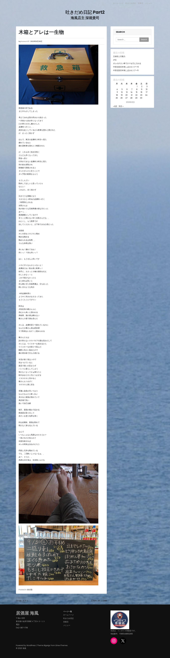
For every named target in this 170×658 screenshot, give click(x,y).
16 (141, 92)
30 (141, 98)
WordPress (31, 645)
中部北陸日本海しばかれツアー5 (126, 70)
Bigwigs (47, 645)
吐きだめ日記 (130, 3)
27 (126, 98)
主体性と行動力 (119, 56)
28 (131, 98)
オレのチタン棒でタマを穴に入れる (127, 63)
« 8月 (115, 106)
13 (127, 92)
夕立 (115, 60)
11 (117, 92)
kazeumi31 (25, 41)
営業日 (140, 3)
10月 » (121, 106)
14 (131, 92)
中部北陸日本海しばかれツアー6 (126, 67)
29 (136, 98)
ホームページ (118, 3)
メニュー (148, 3)
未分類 (29, 589)
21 (131, 95)
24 (146, 95)
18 (117, 95)
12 (122, 92)
